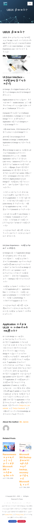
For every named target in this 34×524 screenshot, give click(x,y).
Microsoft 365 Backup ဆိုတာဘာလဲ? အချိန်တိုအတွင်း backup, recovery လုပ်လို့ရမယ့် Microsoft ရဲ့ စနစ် (25, 446)
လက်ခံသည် (12, 521)
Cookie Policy (9, 514)
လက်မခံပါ (21, 521)
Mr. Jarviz (24, 422)
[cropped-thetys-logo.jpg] (5, 3)
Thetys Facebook (18, 408)
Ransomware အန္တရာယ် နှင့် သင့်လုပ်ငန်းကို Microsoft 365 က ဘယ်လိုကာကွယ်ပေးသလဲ (8, 446)
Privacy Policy (20, 514)
